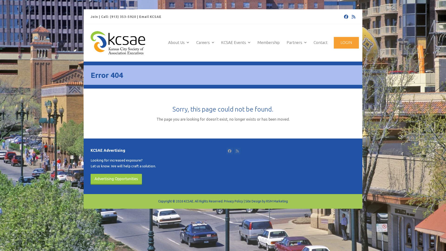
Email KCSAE (150, 17)
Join (94, 17)
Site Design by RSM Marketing (266, 201)
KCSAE (188, 201)
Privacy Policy (233, 201)
